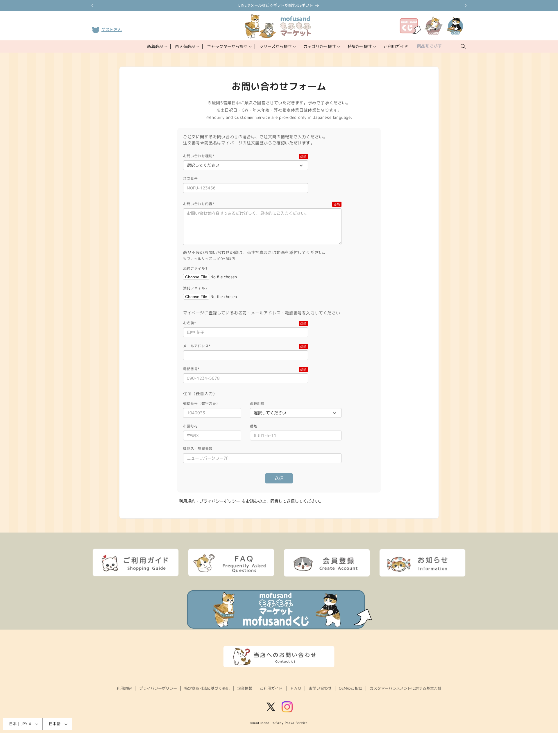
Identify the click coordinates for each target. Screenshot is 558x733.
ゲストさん (111, 29)
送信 (279, 478)
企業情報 (244, 688)
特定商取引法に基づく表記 (207, 688)
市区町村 (190, 426)
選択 (227, 277)
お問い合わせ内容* (198, 203)
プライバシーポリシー (158, 688)
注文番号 (190, 178)
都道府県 (257, 403)
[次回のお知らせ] (465, 5)
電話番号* (191, 368)
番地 (253, 426)
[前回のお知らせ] (92, 5)
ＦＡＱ (295, 688)
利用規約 (124, 688)
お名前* (189, 322)
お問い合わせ (320, 688)
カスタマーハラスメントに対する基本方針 (405, 688)
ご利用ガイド (271, 688)
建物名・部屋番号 (197, 448)
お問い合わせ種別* (198, 155)
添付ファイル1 (195, 268)
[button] (157, 46)
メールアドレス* (197, 345)
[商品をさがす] (463, 46)
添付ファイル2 (195, 288)
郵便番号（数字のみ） (201, 403)
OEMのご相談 (350, 688)
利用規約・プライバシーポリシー (209, 501)
